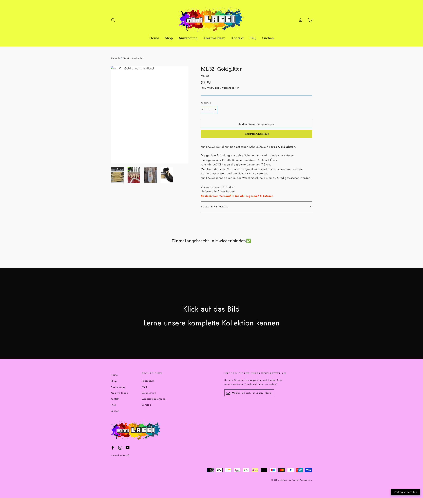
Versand (146, 405)
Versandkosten (230, 88)
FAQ (252, 38)
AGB (144, 387)
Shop (169, 38)
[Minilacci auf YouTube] (128, 447)
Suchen (268, 38)
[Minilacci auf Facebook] (113, 447)
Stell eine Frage (214, 206)
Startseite (115, 58)
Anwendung (188, 38)
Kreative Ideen (214, 38)
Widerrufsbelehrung (154, 399)
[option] (149, 114)
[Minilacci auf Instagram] (120, 447)
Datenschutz (149, 393)
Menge (206, 102)
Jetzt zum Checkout (257, 133)
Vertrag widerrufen (405, 492)
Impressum (148, 381)
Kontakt (237, 38)
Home (154, 38)
